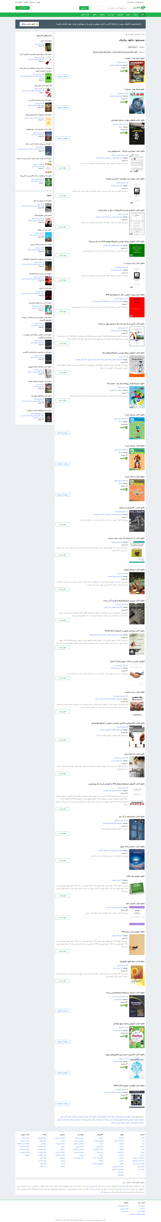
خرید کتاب (124, 1211)
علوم (128, 15)
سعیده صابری (121, 183)
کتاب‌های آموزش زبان (37, 181)
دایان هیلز (39, 147)
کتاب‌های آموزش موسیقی (36, 59)
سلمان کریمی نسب (120, 665)
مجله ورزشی (42, 1152)
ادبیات (135, 15)
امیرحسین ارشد (37, 74)
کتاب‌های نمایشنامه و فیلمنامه (112, 823)
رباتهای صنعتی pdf (101, 704)
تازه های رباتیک (75, 1120)
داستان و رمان (25, 1141)
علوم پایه (121, 1172)
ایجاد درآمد (87, 582)
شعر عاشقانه (64, 974)
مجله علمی (43, 1158)
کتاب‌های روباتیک (101, 158)
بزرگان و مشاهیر (60, 1138)
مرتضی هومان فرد (120, 512)
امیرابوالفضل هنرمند (36, 414)
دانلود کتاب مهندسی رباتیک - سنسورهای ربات (126, 151)
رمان (143, 1141)
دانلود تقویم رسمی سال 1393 (133, 931)
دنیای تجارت (67, 582)
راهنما (26, 2)
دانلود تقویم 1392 (99, 886)
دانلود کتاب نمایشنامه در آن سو (132, 816)
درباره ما (142, 1209)
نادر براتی (39, 204)
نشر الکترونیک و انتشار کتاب (135, 2)
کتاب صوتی (85, 15)
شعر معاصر (87, 974)
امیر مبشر (39, 385)
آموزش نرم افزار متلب (109, 640)
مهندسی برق (80, 1147)
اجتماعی (121, 1155)
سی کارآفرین (96, 582)
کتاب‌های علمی (39, 44)
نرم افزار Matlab (72, 640)
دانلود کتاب (62, 168)
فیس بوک (94, 396)
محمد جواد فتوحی (120, 299)
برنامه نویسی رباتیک (78, 365)
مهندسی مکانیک (78, 1149)
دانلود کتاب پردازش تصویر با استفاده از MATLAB (125, 631)
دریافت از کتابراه (62, 76)
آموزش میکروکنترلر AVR (104, 799)
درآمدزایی (80, 582)
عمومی (102, 15)
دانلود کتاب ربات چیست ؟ (134, 263)
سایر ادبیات (141, 1169)
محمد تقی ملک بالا (120, 758)
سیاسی (121, 1158)
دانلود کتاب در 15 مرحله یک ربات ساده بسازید (126, 538)
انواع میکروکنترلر (93, 613)
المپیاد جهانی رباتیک (104, 396)
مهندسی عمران (79, 1141)
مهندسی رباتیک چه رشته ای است (106, 707)
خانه (142, 15)
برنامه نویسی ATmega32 (93, 336)
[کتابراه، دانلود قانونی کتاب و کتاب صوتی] (124, 71)
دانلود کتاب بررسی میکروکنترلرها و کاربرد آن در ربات (124, 600)
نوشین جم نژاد (37, 277)
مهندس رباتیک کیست (87, 707)
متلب (65, 640)
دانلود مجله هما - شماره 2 (134, 89)
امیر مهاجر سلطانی (120, 820)
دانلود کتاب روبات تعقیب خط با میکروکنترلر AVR (125, 294)
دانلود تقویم (109, 886)
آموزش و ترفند (98, 1141)
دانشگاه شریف (110, 582)
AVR (74, 613)
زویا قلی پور (38, 292)
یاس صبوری (38, 103)
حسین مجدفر (121, 62)
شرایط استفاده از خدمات (137, 1214)
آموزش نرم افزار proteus (64, 365)
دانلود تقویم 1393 (99, 941)
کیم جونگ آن (38, 370)
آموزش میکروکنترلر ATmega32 (111, 336)
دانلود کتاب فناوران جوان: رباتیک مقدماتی (128, 120)
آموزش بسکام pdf (85, 802)
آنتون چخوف (38, 89)
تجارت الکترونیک (98, 1149)
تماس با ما (18, 2)
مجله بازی (43, 1144)
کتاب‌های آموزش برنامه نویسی (112, 245)
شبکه (101, 1155)
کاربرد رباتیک (63, 613)
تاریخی (122, 1147)
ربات (93, 585)
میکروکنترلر (117, 613)
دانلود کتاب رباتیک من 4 (135, 415)
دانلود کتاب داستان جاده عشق (132, 846)
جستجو (84, 8)
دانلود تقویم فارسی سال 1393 (83, 941)
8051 (81, 613)
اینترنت (101, 1138)
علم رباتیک (90, 548)
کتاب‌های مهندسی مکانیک (113, 514)
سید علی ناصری (37, 133)
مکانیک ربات (83, 674)
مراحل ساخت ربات (85, 520)
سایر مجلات (42, 1167)
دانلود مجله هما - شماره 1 (134, 58)
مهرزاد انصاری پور (120, 267)
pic (78, 613)
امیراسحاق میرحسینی (119, 124)
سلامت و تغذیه (60, 1152)
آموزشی (27, 1155)
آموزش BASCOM (75, 799)
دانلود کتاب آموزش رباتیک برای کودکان (129, 1023)
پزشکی (122, 1144)
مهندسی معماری (78, 1144)
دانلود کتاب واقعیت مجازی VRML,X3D (129, 1085)
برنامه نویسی (99, 1147)
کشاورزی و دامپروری (118, 1169)
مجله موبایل (42, 1141)
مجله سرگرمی (42, 1147)
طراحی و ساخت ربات (87, 163)
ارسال (105, 1192)
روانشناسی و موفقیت (22, 1144)
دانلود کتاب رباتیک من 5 (135, 446)
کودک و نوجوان (60, 1155)
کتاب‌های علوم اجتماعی (114, 576)
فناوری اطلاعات (106, 735)
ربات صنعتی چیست (114, 704)
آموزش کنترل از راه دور (108, 339)
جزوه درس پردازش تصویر (86, 643)
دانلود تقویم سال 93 (75, 944)
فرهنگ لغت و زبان (139, 1164)
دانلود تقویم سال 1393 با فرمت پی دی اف (96, 944)
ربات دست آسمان (93, 674)
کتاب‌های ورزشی (23, 149)
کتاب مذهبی (117, 913)
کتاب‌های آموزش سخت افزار (113, 301)
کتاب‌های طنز (40, 118)
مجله (94, 15)
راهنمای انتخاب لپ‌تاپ (76, 396)
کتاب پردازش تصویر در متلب (104, 643)
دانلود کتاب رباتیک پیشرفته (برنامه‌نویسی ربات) (125, 992)
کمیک (143, 1152)
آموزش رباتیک (108, 548)
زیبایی (63, 1147)
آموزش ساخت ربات (98, 520)
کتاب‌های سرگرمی (29, 118)
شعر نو (142, 1147)
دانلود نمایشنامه (116, 829)
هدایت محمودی (37, 164)
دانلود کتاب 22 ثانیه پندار (134, 754)
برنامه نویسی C (117, 999)
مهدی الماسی (121, 965)
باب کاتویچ (122, 1027)
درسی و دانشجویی (118, 1167)
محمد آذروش (38, 323)
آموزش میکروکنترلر (102, 365)
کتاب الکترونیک (123, 1206)
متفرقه (63, 1167)
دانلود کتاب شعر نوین (76, 974)
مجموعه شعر (110, 977)
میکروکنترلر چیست (96, 616)
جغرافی (121, 1149)
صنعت (89, 585)
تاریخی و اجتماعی (24, 1147)
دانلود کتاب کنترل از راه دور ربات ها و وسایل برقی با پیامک (121, 324)
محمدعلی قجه (38, 399)
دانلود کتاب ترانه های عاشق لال (132, 961)
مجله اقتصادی (42, 1149)
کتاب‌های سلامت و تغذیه (36, 149)
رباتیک (120, 127)
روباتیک (81, 1155)
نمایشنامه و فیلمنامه (138, 1161)
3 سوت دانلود (132, 47)
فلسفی (121, 1161)
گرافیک (101, 1161)
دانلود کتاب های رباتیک (102, 163)
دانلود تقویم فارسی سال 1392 (83, 886)
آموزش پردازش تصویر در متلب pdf (67, 643)
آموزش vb (69, 796)
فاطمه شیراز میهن (120, 419)
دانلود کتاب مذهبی (91, 913)
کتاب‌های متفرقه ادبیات (37, 357)
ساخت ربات (117, 548)
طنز (143, 1149)
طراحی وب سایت (98, 1158)
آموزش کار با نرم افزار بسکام (100, 802)
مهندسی (111, 15)
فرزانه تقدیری (38, 262)
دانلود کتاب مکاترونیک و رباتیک (132, 507)
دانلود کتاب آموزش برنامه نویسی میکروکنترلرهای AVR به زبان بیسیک (116, 241)
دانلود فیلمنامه (105, 829)
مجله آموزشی (42, 1155)
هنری (63, 1164)
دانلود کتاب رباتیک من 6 (135, 477)
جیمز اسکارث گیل (37, 219)
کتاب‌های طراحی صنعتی (102, 699)
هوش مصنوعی (116, 735)
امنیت (101, 1144)
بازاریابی (118, 582)
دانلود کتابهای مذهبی (105, 913)
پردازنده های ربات (113, 616)
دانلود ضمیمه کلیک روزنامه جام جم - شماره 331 (126, 383)
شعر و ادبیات (25, 1138)
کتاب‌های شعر (117, 968)
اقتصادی (121, 1138)
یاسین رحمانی (38, 57)
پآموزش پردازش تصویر (85, 640)
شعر (143, 1144)
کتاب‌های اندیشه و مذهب (36, 235)
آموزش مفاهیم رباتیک (120, 368)
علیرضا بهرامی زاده (36, 179)
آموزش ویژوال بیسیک (89, 799)
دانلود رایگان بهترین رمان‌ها (36, 105)
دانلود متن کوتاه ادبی (93, 766)
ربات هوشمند (76, 191)
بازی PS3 (87, 396)
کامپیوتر (120, 15)
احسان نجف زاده (121, 604)
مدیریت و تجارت (24, 1149)
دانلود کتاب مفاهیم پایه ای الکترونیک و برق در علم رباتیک (121, 210)
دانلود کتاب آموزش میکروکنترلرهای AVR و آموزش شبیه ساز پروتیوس (116, 784)
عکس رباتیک (98, 548)
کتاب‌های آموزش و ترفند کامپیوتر (111, 635)
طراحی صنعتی (79, 1138)
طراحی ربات (108, 674)
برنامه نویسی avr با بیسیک (70, 802)
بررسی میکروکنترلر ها (106, 613)
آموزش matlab (97, 640)
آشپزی (63, 1141)
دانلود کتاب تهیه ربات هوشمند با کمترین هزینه (125, 179)
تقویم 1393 (117, 941)
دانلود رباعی (118, 977)
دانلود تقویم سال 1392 (135, 876)
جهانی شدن (99, 585)
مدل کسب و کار (123, 585)
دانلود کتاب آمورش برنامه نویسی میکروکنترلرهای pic (124, 353)
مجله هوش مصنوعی (116, 65)
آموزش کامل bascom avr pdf (119, 802)
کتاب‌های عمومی (117, 880)
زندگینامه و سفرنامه (139, 1158)
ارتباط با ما (141, 1206)
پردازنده (105, 616)
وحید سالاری (122, 214)
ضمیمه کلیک (121, 387)
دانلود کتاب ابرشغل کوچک (134, 569)
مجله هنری (43, 1164)
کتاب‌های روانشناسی (38, 135)
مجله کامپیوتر (42, 1138)
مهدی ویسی (122, 328)
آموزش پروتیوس (118, 799)
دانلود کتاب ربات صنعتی (135, 692)
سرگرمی (62, 1149)
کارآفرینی (59, 582)
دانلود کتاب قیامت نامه (135, 903)
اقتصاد (103, 582)
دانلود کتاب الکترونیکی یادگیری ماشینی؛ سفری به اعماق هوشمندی (118, 723)
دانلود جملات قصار (80, 766)
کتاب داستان (95, 856)
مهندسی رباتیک (116, 163)
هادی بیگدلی (38, 233)
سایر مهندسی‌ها (79, 1158)
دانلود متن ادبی (116, 766)
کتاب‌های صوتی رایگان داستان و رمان (33, 91)
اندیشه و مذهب (119, 1141)
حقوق (122, 1164)
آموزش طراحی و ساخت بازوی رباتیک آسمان (127, 661)
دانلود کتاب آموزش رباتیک (75, 339)
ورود (38, 2)
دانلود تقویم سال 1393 (117, 944)
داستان (142, 1138)
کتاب (127, 1189)
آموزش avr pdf (64, 799)
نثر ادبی (142, 1155)
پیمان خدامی (122, 788)
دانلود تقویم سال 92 (75, 889)
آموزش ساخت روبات (106, 368)
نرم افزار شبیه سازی (110, 1092)
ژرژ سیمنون (38, 248)
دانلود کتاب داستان (114, 856)
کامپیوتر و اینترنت (97, 1164)
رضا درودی (122, 357)
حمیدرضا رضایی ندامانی (118, 155)
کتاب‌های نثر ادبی (116, 761)
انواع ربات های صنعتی (71, 704)
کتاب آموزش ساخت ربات (113, 520)
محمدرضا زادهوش (37, 306)
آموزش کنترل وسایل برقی (93, 339)
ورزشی (63, 1161)
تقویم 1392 (117, 886)
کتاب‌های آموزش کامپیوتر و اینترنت (111, 730)
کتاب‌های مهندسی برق (115, 158)
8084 (85, 613)
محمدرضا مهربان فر (120, 696)
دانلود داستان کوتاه (68, 766)
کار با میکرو (65, 336)
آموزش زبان (141, 1167)
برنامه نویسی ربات (88, 251)
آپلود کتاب (22, 8)
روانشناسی (120, 1152)
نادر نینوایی (122, 1058)
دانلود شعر (95, 974)
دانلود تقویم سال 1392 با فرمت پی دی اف (96, 889)
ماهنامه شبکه (121, 727)
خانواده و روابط (60, 1144)
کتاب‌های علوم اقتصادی (37, 76)
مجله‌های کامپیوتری (116, 390)
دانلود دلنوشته (105, 766)
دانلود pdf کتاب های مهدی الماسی (110, 974)
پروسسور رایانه (76, 616)
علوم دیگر (121, 1175)
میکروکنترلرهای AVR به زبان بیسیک (109, 796)
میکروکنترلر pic (90, 365)
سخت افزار (85, 616)
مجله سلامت (42, 1161)
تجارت (74, 582)
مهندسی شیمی (79, 1152)
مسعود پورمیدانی (120, 1089)
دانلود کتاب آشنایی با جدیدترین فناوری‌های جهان (125, 1054)
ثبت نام (32, 2)
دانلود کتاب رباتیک (115, 365)
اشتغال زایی (108, 585)
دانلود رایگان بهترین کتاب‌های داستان (33, 206)
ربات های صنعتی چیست (86, 704)
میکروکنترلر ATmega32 (77, 336)
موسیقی (62, 1158)
